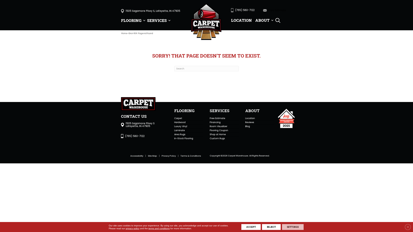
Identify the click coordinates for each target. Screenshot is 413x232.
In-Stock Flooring (183, 138)
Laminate (179, 130)
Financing (215, 122)
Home (124, 33)
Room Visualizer (218, 126)
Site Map (152, 156)
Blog (247, 126)
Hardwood (180, 122)
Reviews (249, 122)
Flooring (131, 20)
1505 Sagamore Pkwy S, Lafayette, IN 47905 (153, 11)
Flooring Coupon (219, 130)
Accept (251, 226)
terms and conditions (159, 228)
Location (241, 20)
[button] (144, 20)
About (262, 20)
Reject (271, 226)
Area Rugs (179, 134)
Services (157, 20)
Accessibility (136, 156)
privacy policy (132, 228)
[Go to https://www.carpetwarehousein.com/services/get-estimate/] (279, 10)
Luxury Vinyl (180, 126)
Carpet (178, 118)
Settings (293, 226)
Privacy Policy (169, 156)
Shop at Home (218, 134)
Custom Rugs (217, 138)
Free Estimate (217, 118)
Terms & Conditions (191, 156)
